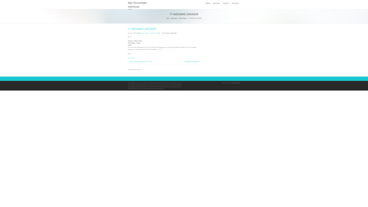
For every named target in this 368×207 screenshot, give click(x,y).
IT (160, 33)
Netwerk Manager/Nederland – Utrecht (141, 62)
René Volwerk (145, 33)
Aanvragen (216, 3)
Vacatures (226, 3)
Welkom (208, 3)
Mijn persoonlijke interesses (137, 4)
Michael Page (182, 18)
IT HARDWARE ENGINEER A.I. (192, 62)
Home (168, 18)
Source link (131, 58)
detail (160, 49)
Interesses (235, 3)
